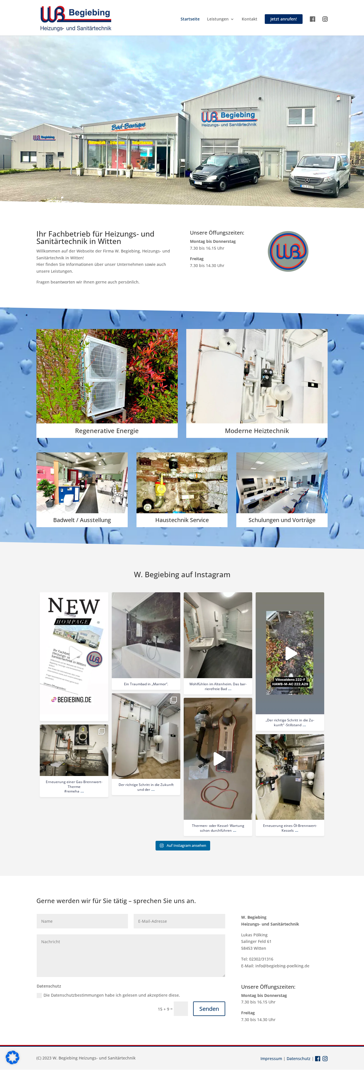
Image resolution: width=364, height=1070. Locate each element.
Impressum (271, 1058)
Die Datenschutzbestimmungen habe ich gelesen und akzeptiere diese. (112, 995)
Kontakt (249, 19)
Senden (209, 1009)
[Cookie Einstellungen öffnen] (12, 1062)
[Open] (74, 653)
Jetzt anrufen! (283, 19)
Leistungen (218, 19)
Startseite (190, 19)
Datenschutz (299, 1058)
